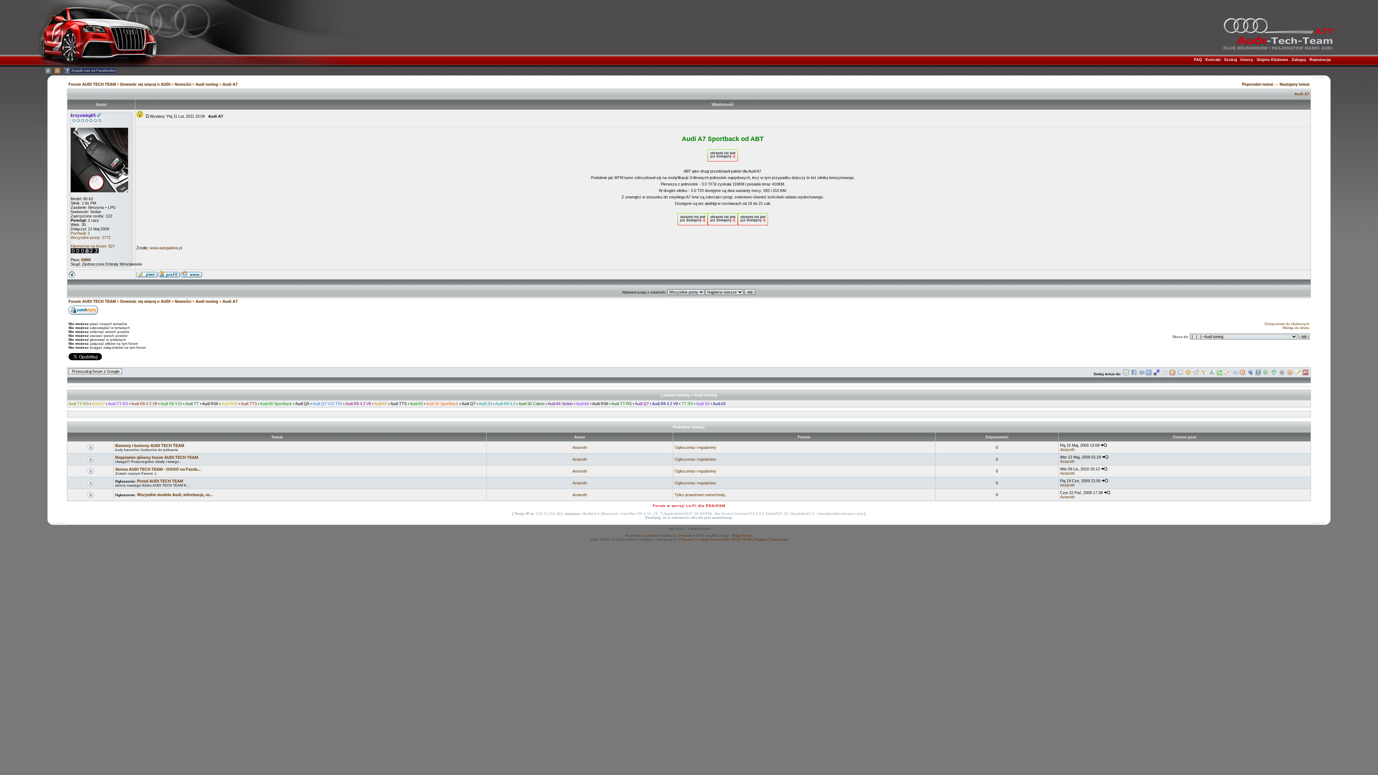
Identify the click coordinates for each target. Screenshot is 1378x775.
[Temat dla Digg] (1164, 374)
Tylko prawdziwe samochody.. (701, 495)
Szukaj (1230, 59)
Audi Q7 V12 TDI (327, 403)
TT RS (687, 403)
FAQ (1198, 59)
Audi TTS (249, 403)
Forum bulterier (699, 529)
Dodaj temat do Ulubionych (1287, 324)
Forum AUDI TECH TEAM (93, 84)
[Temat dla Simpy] (1204, 374)
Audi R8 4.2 (505, 403)
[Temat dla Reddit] (1196, 374)
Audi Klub (675, 529)
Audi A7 (230, 84)
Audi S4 (702, 403)
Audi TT (192, 403)
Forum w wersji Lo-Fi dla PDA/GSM (689, 506)
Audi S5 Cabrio (531, 403)
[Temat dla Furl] (1172, 374)
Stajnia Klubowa (1272, 59)
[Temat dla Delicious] (1156, 374)
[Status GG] (1290, 374)
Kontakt (1213, 59)
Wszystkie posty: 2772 (91, 237)
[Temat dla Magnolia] (1188, 374)
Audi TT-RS (79, 403)
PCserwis (686, 539)
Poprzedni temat (1257, 84)
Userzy (1246, 59)
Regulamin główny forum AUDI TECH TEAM (156, 457)
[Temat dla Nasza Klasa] (1235, 374)
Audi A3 (719, 403)
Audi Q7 (468, 403)
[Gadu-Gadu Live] (1282, 374)
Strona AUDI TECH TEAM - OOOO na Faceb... (158, 469)
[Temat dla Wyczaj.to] (1142, 374)
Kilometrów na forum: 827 (93, 246)
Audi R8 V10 (171, 403)
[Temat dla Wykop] (1126, 374)
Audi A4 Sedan (560, 403)
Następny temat (1294, 84)
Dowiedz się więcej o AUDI (145, 84)
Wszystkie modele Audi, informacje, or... (174, 495)
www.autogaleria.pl (166, 248)
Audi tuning (207, 84)
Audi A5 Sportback (276, 403)
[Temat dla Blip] (1242, 374)
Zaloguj (1299, 59)
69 (83, 260)
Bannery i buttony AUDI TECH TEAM (149, 445)
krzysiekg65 (83, 115)
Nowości (183, 84)
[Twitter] (1258, 374)
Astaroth (579, 447)
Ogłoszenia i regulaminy (695, 447)
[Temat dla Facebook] (1134, 374)
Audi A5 (416, 403)
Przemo (685, 535)
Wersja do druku (1296, 328)
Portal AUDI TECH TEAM (160, 481)
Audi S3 (485, 403)
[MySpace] (1250, 374)
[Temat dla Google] (1180, 374)
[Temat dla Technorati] (1220, 374)
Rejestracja (1320, 59)
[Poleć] (1297, 374)
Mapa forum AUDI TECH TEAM (725, 539)
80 (88, 260)
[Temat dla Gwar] (1149, 374)
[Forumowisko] (1305, 374)
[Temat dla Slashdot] (1212, 374)
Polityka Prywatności (771, 539)
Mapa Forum (742, 535)
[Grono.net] (1274, 374)
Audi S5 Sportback (442, 403)
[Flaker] (1266, 374)
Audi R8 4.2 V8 (144, 403)
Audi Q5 (302, 403)
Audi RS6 (210, 403)
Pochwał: (80, 233)
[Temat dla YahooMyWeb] (1228, 374)
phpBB (652, 535)
